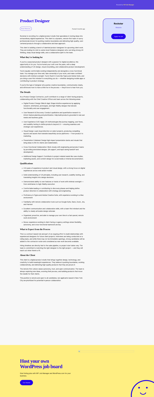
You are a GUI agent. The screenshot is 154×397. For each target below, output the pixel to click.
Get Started (26, 382)
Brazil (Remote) (25, 28)
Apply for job (118, 36)
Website (118, 27)
